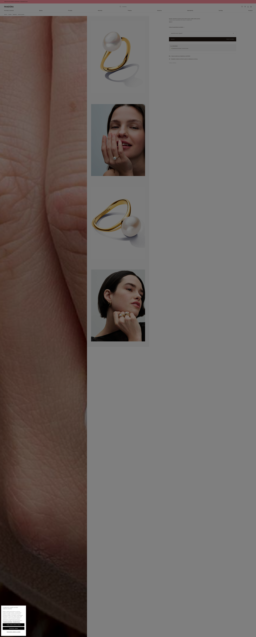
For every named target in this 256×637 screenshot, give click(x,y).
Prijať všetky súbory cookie (13, 624)
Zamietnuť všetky (13, 628)
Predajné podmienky (8, 621)
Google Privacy (16, 621)
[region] (13, 620)
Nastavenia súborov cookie (13, 631)
